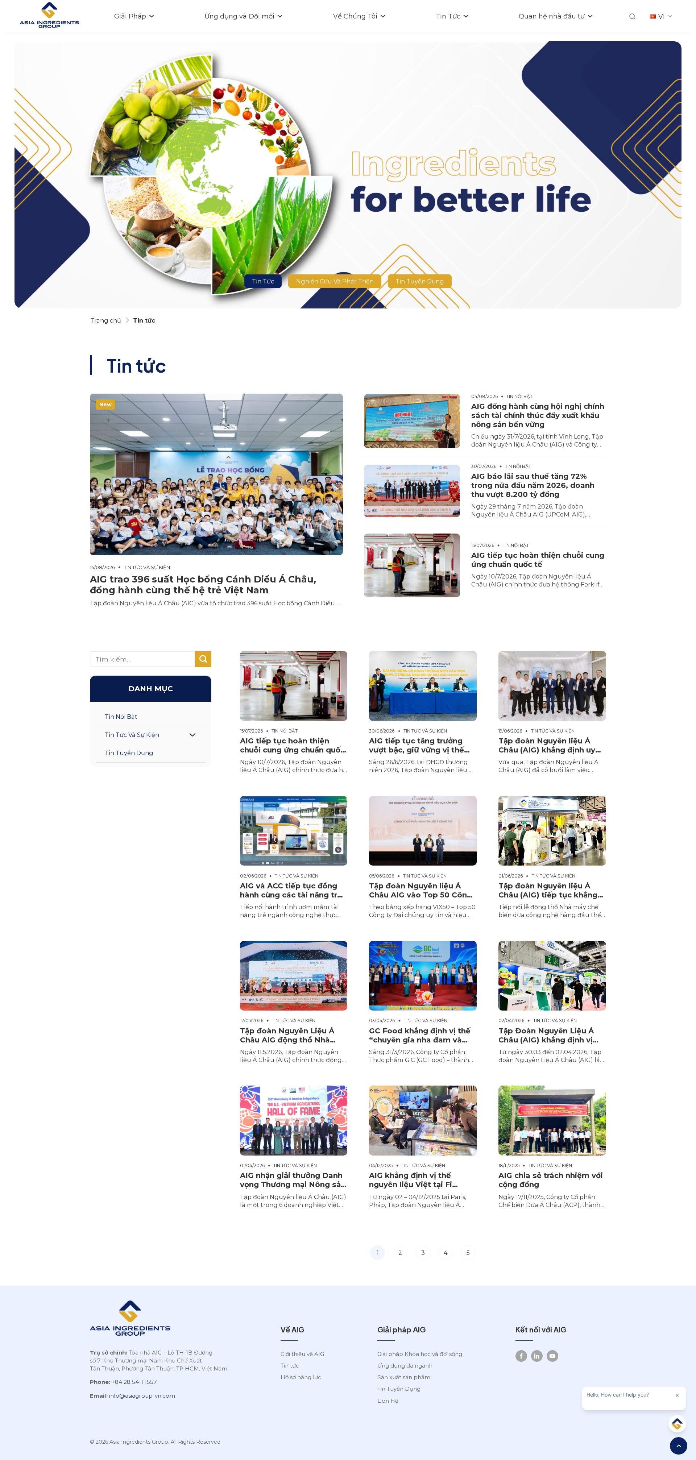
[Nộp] (203, 659)
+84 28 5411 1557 (134, 1381)
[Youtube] (552, 1356)
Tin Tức (448, 16)
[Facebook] (521, 1356)
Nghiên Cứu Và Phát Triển (335, 281)
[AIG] (49, 16)
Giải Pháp (130, 16)
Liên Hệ (387, 1400)
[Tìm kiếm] (632, 16)
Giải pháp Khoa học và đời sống (419, 1354)
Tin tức (290, 1365)
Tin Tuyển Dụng (419, 281)
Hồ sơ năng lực (301, 1377)
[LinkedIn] (537, 1356)
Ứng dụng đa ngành (404, 1365)
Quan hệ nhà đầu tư (552, 16)
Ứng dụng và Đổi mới (239, 16)
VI (661, 16)
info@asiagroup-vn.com (142, 1395)
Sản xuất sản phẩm (403, 1377)
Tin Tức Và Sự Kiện (132, 734)
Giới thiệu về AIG (302, 1354)
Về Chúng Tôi (355, 16)
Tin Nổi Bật (121, 716)
